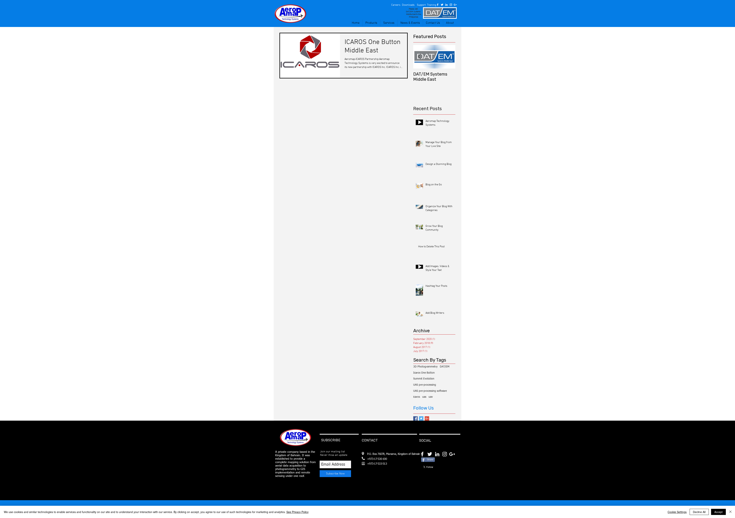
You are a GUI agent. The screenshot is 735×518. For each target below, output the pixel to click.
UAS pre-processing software (430, 391)
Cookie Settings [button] (677, 512)
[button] (395, 5)
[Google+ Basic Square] (427, 418)
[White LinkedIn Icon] (446, 4)
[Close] (730, 512)
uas (424, 397)
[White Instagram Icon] (450, 4)
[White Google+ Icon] (455, 4)
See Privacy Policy (297, 512)
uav (431, 397)
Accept (718, 512)
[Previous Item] (419, 57)
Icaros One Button (424, 372)
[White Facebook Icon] (437, 4)
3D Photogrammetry (425, 366)
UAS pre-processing (424, 385)
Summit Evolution (423, 378)
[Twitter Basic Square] (421, 418)
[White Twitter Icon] (442, 4)
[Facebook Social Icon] (415, 418)
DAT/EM (444, 366)
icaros (416, 397)
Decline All (699, 512)
